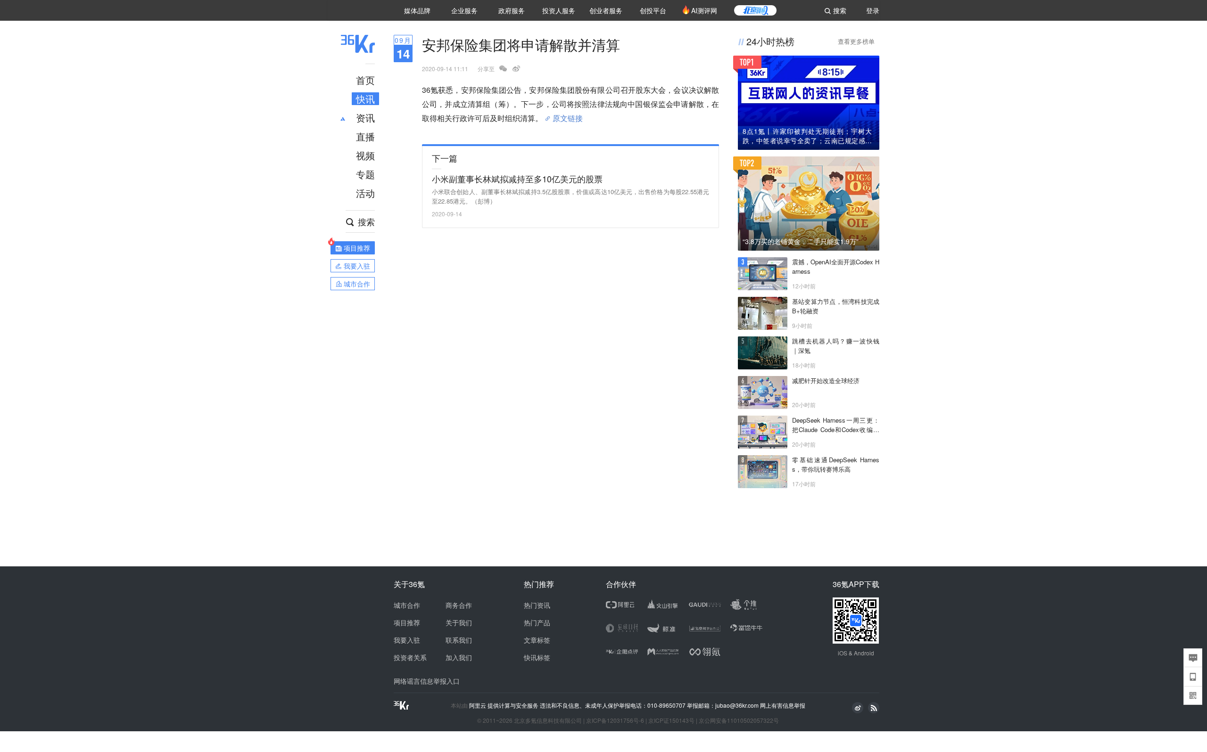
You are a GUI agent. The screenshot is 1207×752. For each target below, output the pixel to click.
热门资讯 (537, 605)
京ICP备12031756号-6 (615, 720)
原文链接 (568, 114)
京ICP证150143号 (671, 720)
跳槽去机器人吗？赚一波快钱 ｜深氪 (835, 345)
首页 (365, 80)
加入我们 (459, 657)
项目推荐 (407, 622)
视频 (365, 155)
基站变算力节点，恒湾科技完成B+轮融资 (835, 306)
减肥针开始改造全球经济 (826, 380)
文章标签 (537, 640)
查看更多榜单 (856, 41)
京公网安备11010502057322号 (739, 720)
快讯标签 (537, 657)
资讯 (365, 117)
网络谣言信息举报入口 (427, 681)
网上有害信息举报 (782, 705)
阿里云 (478, 705)
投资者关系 (410, 657)
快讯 (365, 98)
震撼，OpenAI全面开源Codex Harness (835, 266)
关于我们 (459, 622)
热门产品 (537, 622)
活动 (365, 193)
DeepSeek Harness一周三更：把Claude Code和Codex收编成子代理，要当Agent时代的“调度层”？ (835, 425)
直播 (365, 136)
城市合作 (407, 605)
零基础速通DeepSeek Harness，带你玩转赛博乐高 (835, 464)
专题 (365, 174)
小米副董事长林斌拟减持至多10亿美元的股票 (517, 178)
